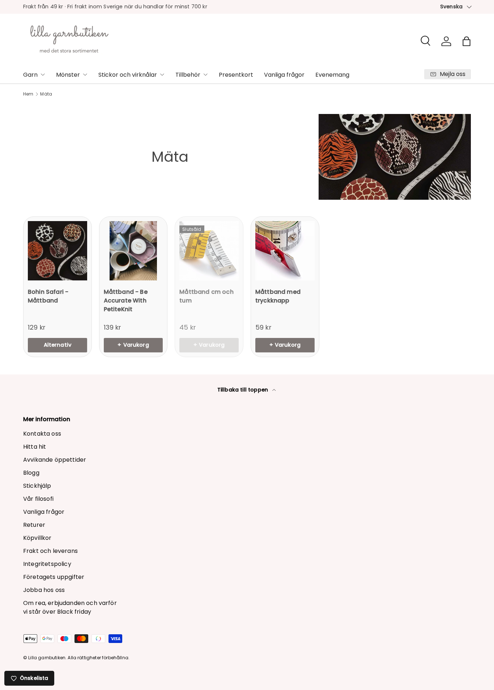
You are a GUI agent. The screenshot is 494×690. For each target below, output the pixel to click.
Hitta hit (34, 447)
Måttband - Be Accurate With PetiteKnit (126, 300)
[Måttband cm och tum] (209, 250)
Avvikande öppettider (54, 460)
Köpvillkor (37, 538)
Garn (30, 75)
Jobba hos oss (44, 590)
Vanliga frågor (284, 75)
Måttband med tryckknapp (278, 296)
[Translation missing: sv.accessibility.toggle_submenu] (42, 74)
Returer (34, 525)
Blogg (31, 473)
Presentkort (236, 75)
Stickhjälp (37, 486)
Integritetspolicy (47, 564)
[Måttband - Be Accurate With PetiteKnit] (133, 250)
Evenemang (332, 75)
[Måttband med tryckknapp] (285, 250)
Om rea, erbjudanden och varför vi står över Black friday (70, 607)
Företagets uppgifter (53, 577)
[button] (466, 41)
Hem (28, 94)
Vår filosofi (38, 499)
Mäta (46, 94)
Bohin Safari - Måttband (48, 296)
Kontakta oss (42, 433)
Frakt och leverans (50, 551)
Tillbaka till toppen (243, 389)
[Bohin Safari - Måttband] (57, 250)
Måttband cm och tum (206, 296)
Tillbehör (187, 75)
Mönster (68, 75)
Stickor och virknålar (127, 75)
